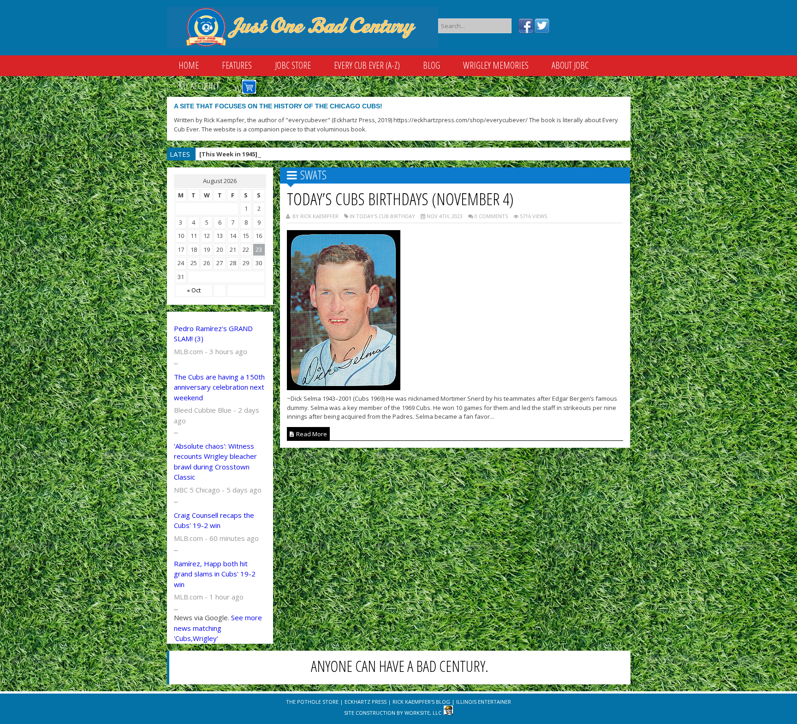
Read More (311, 434)
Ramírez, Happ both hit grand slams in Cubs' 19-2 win (215, 574)
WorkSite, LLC (422, 712)
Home (188, 65)
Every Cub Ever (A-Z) (367, 65)
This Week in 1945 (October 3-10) (274, 154)
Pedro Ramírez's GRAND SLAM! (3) (213, 334)
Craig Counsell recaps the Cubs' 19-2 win (214, 520)
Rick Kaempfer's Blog (421, 701)
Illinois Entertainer (483, 701)
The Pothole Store (312, 701)
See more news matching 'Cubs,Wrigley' (218, 628)
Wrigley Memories (496, 65)
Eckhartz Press (366, 701)
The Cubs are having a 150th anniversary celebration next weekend (219, 387)
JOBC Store (293, 65)
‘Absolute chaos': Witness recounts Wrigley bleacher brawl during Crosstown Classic (215, 461)
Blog (431, 65)
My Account (198, 86)
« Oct (194, 290)
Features (237, 65)
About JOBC (570, 65)
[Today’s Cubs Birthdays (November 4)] (343, 387)
